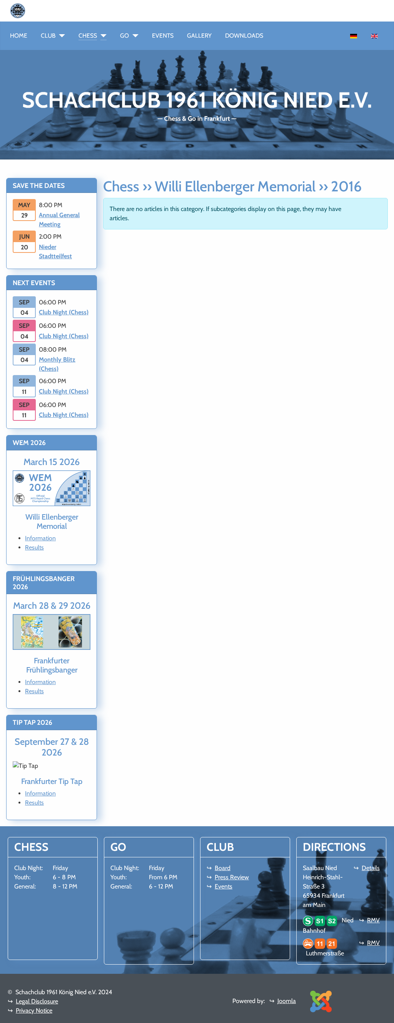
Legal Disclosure (37, 1001)
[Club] (60, 35)
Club (48, 35)
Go (124, 35)
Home (18, 35)
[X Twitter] (53, 10)
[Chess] (102, 35)
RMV (373, 920)
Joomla (286, 1001)
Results (34, 547)
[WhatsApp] (28, 10)
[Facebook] (35, 10)
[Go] (134, 35)
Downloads (244, 35)
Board (222, 868)
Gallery (199, 35)
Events (163, 35)
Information (40, 538)
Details (371, 868)
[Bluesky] (47, 10)
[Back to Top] (384, 1013)
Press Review (232, 877)
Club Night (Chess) (63, 312)
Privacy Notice (34, 1010)
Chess (87, 35)
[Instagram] (41, 10)
